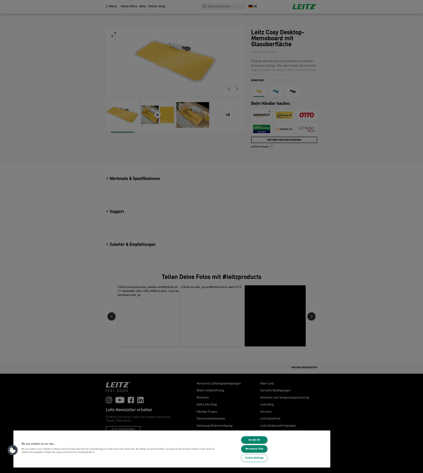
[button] (12, 450)
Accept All (254, 440)
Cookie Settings (254, 458)
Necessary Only (254, 449)
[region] (171, 449)
